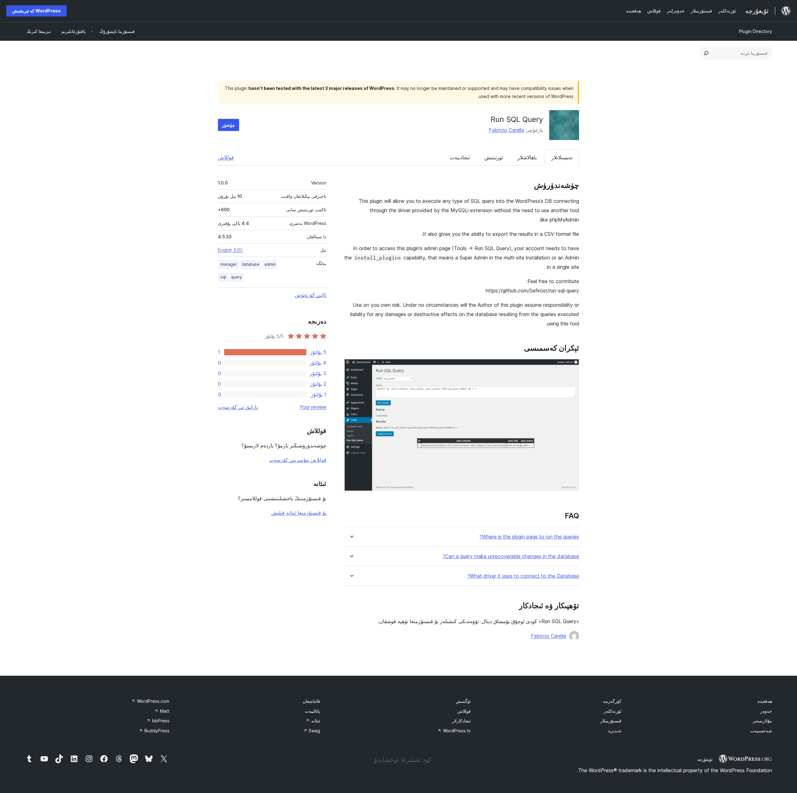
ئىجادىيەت (460, 157)
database (250, 264)
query (236, 277)
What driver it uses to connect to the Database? (523, 576)
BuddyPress (154, 730)
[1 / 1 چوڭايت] (571, 367)
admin (270, 264)
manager (228, 264)
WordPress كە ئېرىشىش (36, 10)
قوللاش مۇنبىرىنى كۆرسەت (297, 460)
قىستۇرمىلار (610, 720)
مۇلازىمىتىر (762, 720)
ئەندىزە (614, 730)
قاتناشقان (311, 701)
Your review (312, 407)
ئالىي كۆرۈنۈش (310, 295)
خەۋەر (766, 711)
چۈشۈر (228, 125)
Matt (162, 711)
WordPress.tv (454, 730)
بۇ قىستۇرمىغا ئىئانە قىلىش (298, 513)
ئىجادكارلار (461, 720)
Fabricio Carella (506, 130)
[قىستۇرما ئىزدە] (706, 53)
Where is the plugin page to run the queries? (529, 537)
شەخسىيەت (761, 730)
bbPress (158, 720)
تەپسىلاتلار (562, 157)
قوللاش (226, 157)
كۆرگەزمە (612, 701)
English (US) (230, 250)
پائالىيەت (312, 711)
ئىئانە (313, 720)
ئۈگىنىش (463, 701)
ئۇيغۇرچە (705, 759)
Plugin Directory (755, 31)
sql (223, 277)
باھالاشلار (527, 157)
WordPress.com (150, 701)
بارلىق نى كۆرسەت (238, 407)
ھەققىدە (764, 701)
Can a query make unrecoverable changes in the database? (511, 556)
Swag (311, 730)
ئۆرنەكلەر (612, 711)
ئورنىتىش (493, 157)
